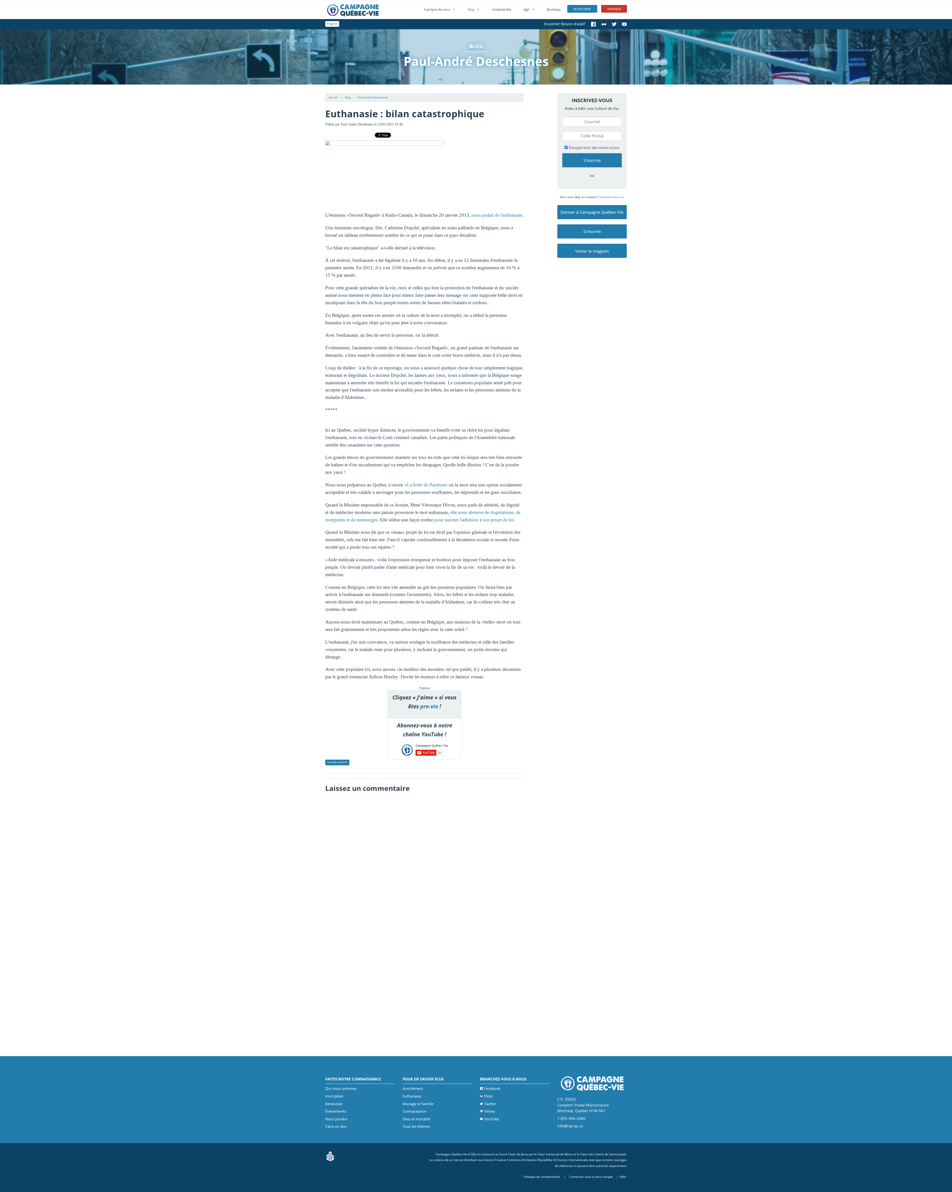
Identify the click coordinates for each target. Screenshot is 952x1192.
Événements (335, 1111)
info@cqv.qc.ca (570, 1125)
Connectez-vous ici (611, 197)
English (332, 23)
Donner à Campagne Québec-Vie (592, 212)
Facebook (492, 1088)
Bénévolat (333, 1103)
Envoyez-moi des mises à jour (594, 147)
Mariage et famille (418, 1103)
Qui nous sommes (341, 1088)
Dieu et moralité (416, 1118)
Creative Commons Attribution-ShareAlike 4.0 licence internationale (541, 1160)
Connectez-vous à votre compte (591, 1177)
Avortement (413, 1088)
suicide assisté (337, 762)
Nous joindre (336, 1118)
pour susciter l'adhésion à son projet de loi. (474, 519)
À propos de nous (437, 9)
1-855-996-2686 (571, 1118)
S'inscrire (592, 231)
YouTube (491, 1118)
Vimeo (489, 1111)
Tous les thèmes (416, 1126)
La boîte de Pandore (426, 484)
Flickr (488, 1096)
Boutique (554, 9)
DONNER (614, 9)
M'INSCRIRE (582, 9)
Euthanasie (412, 1096)
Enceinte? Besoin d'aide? (564, 23)
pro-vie (429, 706)
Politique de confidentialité (542, 1177)
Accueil (333, 97)
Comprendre (501, 9)
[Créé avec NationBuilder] (330, 1156)
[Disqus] (424, 857)
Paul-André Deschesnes (373, 97)
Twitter (490, 1103)
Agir (526, 9)
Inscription (334, 1096)
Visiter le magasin (592, 251)
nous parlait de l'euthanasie (497, 215)
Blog (471, 9)
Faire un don (336, 1126)
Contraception (415, 1111)
